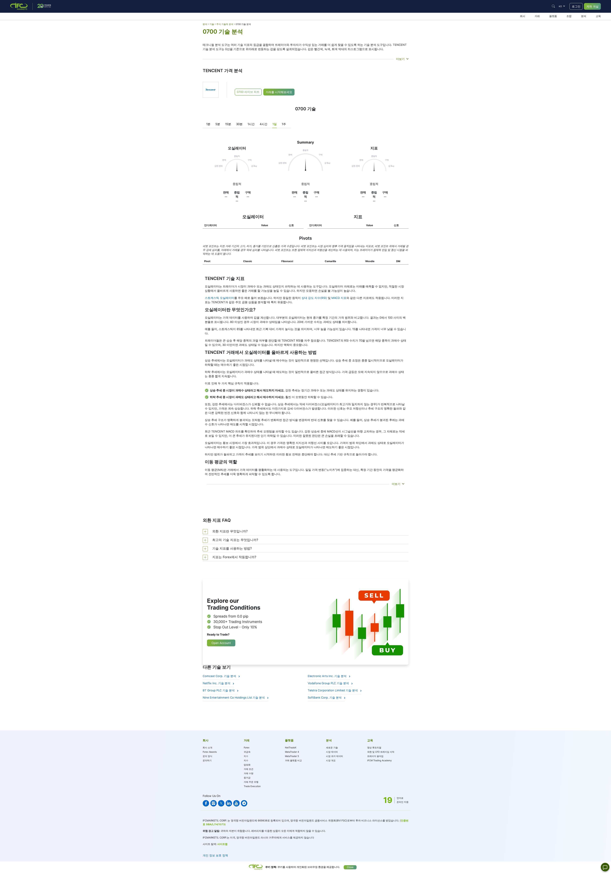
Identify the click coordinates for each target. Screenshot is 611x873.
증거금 (247, 777)
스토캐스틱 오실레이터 (219, 298)
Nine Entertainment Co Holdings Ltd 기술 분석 (234, 697)
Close (350, 867)
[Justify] (553, 6)
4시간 (263, 124)
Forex (246, 747)
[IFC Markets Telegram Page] (244, 803)
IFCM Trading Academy (379, 760)
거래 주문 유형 (251, 782)
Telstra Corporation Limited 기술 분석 (333, 690)
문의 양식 (207, 756)
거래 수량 (248, 773)
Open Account (221, 643)
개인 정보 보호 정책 (215, 855)
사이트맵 (222, 844)
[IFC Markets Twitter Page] (221, 803)
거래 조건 (248, 769)
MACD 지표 (338, 298)
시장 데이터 (332, 751)
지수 (246, 756)
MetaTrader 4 (292, 751)
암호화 (247, 764)
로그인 (576, 6)
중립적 (237, 184)
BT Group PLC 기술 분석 (219, 690)
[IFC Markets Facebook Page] (206, 803)
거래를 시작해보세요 (279, 92)
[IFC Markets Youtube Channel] (236, 803)
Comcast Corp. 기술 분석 (220, 676)
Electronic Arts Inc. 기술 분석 (327, 676)
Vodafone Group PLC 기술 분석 (329, 683)
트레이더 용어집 (375, 756)
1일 (274, 124)
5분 (217, 124)
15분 (228, 124)
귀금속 (247, 751)
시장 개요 (331, 760)
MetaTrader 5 (292, 756)
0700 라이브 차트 (248, 92)
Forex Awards (210, 751)
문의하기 (207, 760)
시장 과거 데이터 (334, 756)
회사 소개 (207, 747)
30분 (239, 124)
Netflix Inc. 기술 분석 (217, 683)
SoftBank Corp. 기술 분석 (325, 697)
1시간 (251, 124)
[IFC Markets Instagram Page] (213, 803)
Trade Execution (252, 786)
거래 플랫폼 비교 (293, 760)
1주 (284, 124)
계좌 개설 (592, 6)
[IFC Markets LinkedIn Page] (229, 803)
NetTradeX (290, 747)
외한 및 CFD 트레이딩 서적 (380, 751)
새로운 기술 (332, 747)
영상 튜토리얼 (374, 747)
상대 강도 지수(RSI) (314, 298)
